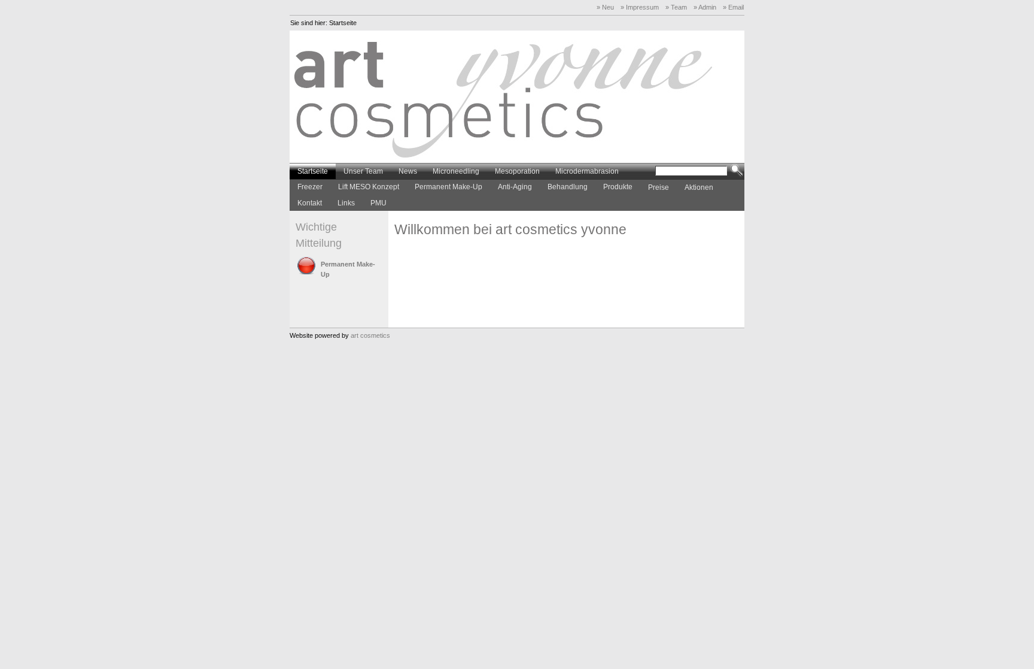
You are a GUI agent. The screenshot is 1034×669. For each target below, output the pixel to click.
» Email (733, 7)
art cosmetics (370, 335)
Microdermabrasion (587, 171)
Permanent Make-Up (448, 187)
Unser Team (363, 171)
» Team (676, 7)
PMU (378, 203)
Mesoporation (517, 171)
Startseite (343, 22)
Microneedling (456, 171)
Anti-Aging (515, 187)
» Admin (705, 7)
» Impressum (640, 7)
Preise (658, 187)
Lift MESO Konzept (368, 187)
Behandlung (568, 187)
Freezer (310, 187)
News (408, 171)
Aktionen (699, 187)
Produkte (617, 187)
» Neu (605, 7)
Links (346, 203)
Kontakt (309, 203)
